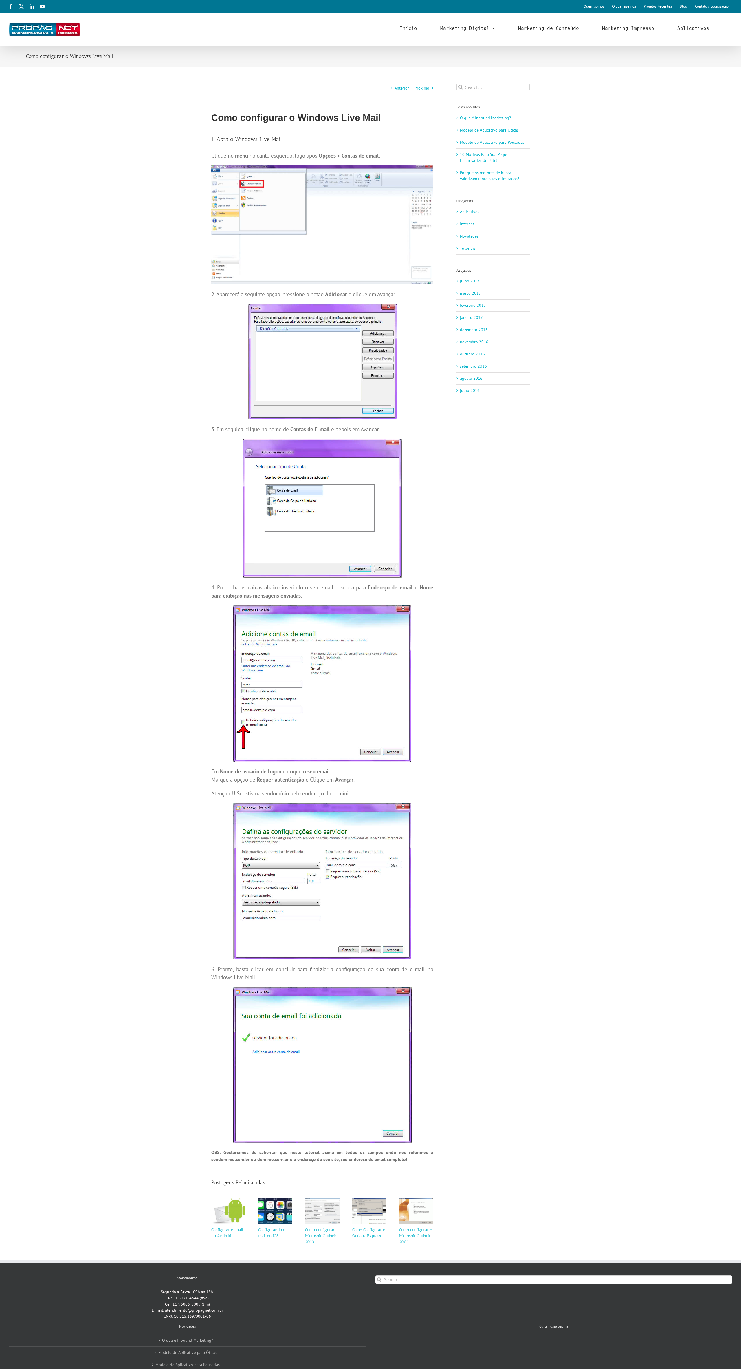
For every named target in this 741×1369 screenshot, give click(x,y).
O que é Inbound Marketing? (485, 118)
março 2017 (470, 293)
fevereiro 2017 (473, 305)
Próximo (421, 88)
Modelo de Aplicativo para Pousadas (492, 142)
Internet (467, 224)
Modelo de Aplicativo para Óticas (489, 130)
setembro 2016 (473, 366)
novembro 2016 (474, 341)
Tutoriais (468, 248)
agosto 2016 (471, 378)
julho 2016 (470, 390)
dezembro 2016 (474, 329)
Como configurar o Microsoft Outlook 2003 (415, 1235)
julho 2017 (470, 281)
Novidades (469, 236)
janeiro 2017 (471, 317)
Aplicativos (469, 211)
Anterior (402, 88)
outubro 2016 (472, 354)
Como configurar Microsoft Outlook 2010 (320, 1235)
